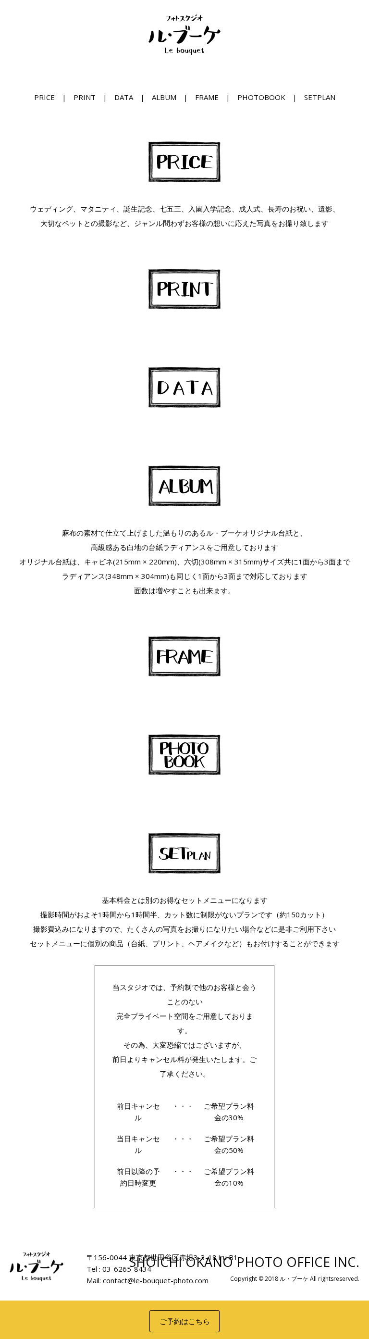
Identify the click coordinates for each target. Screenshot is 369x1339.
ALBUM (164, 97)
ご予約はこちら (185, 1321)
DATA (123, 97)
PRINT (85, 97)
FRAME (207, 97)
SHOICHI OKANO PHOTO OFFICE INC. (244, 1262)
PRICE (44, 97)
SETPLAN (319, 97)
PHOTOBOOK (261, 97)
